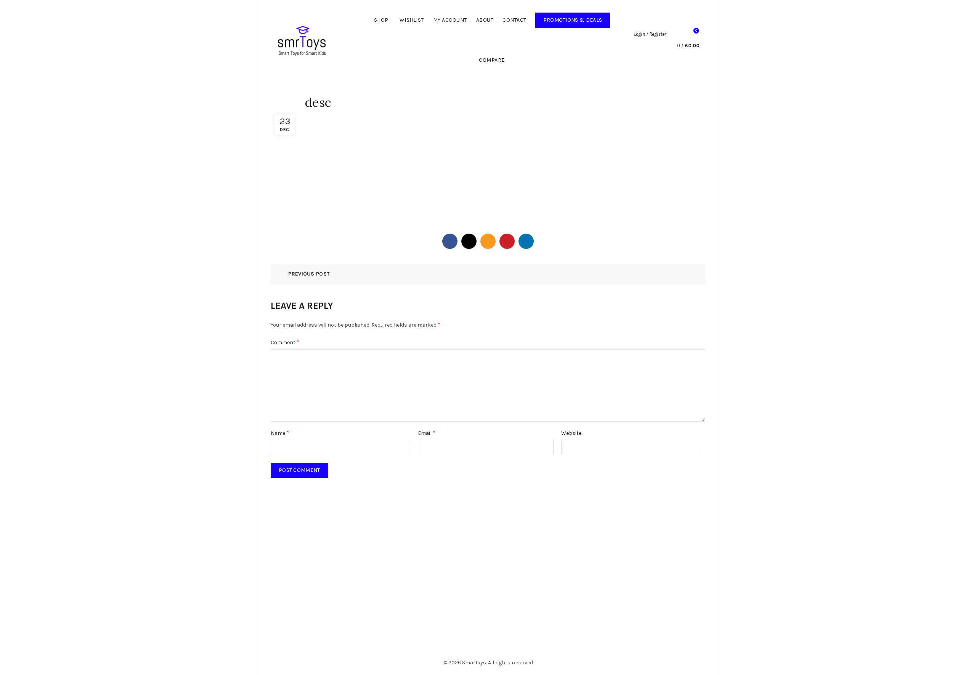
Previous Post (309, 274)
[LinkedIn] (526, 241)
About (485, 20)
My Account (450, 20)
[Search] (676, 34)
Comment (285, 342)
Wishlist (412, 20)
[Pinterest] (507, 241)
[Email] (488, 241)
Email (426, 432)
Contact (514, 20)
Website (571, 433)
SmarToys (474, 662)
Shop (381, 20)
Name (280, 432)
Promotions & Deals (576, 18)
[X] (469, 241)
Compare (492, 60)
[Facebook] (450, 241)
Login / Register (650, 34)
